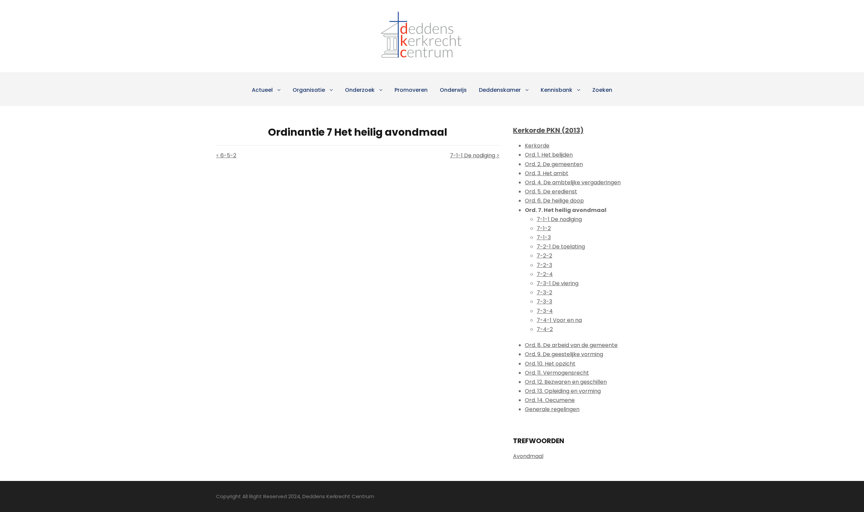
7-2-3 (544, 265)
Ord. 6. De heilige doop (554, 201)
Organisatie (309, 90)
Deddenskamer (500, 90)
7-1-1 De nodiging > (475, 155)
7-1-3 (544, 237)
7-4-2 (545, 329)
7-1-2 (544, 228)
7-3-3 (544, 301)
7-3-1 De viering (557, 283)
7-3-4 (545, 311)
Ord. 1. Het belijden (549, 155)
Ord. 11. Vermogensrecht (557, 373)
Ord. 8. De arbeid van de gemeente (571, 345)
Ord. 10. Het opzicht (550, 364)
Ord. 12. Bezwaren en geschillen (566, 382)
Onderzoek (360, 90)
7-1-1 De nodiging (559, 219)
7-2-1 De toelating (561, 246)
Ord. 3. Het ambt (546, 173)
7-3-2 (544, 292)
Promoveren (411, 90)
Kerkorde (537, 146)
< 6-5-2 (226, 155)
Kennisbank (556, 90)
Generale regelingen (552, 409)
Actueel (262, 90)
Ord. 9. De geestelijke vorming (564, 354)
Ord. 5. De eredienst (551, 191)
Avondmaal (528, 456)
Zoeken (602, 90)
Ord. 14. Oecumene (550, 400)
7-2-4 (545, 274)
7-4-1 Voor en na (559, 320)
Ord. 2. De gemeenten (554, 164)
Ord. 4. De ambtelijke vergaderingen (573, 182)
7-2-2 (544, 256)
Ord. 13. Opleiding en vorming (563, 391)
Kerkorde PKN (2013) (548, 130)
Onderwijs (453, 90)
